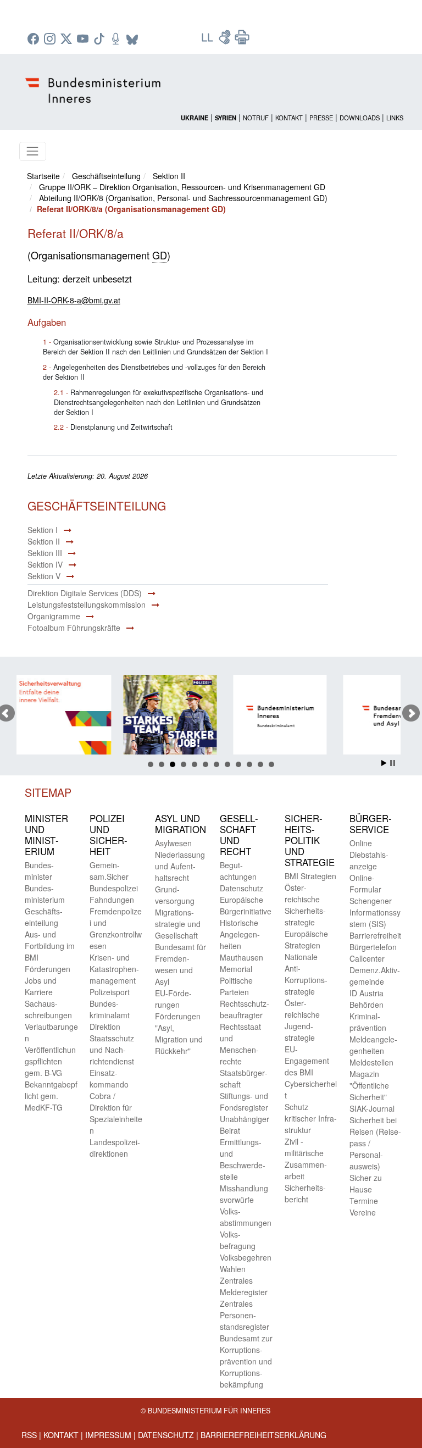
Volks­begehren (245, 1257)
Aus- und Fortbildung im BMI (50, 946)
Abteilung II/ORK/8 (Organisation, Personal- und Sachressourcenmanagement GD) (183, 197)
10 (249, 764)
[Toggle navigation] (32, 151)
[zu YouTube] (84, 39)
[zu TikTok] (100, 39)
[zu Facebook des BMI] (34, 39)
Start (384, 763)
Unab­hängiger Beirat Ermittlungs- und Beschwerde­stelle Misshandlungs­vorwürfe (244, 1159)
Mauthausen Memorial (241, 963)
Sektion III (44, 552)
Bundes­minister (39, 870)
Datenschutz (166, 1434)
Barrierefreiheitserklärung (263, 1434)
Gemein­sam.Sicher (109, 870)
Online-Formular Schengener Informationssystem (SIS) (375, 900)
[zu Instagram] (51, 39)
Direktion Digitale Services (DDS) (84, 592)
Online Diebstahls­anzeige (368, 854)
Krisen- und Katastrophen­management (114, 969)
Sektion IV (45, 564)
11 (260, 764)
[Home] (94, 81)
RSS (29, 1434)
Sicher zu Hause (365, 1183)
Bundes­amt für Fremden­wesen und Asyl (180, 964)
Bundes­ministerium (45, 894)
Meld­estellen (371, 1062)
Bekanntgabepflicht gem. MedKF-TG (51, 1096)
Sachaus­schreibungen (48, 1009)
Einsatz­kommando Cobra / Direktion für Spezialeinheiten (116, 1101)
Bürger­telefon (373, 946)
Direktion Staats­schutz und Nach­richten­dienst (112, 1044)
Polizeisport (110, 991)
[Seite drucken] (242, 40)
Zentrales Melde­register (244, 1286)
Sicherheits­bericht (305, 1193)
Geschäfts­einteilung (44, 917)
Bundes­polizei (114, 888)
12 (271, 764)
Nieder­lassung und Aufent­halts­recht (180, 866)
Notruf (256, 117)
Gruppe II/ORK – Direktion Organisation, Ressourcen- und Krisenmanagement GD (182, 186)
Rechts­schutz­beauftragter (244, 1009)
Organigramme (53, 616)
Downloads (360, 117)
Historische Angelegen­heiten (240, 934)
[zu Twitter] (67, 39)
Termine (363, 1200)
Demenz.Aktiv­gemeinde (374, 975)
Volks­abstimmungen (245, 1217)
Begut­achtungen (238, 870)
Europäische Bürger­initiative (245, 905)
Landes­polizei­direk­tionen (115, 1147)
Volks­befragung (238, 1240)
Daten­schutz (241, 888)
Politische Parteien (236, 986)
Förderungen (47, 968)
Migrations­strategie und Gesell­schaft (178, 924)
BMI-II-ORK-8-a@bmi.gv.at (73, 300)
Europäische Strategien (306, 939)
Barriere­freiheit (375, 935)
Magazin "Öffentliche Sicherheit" (369, 1085)
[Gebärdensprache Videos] (226, 40)
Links (394, 117)
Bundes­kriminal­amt (110, 1009)
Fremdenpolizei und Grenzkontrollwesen (116, 928)
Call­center (367, 958)
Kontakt (289, 117)
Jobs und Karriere (41, 986)
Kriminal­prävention (367, 1022)
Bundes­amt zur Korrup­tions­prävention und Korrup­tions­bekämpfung (246, 1361)
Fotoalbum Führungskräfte (73, 627)
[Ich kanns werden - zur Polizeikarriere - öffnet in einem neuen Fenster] (126, 716)
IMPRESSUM (108, 1434)
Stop (392, 763)
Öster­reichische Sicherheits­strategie (305, 905)
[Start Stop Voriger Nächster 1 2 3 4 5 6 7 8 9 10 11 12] (211, 713)
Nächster (411, 713)
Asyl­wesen (173, 842)
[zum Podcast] (117, 39)
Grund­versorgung (175, 895)
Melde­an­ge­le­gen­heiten (373, 1045)
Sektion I (42, 529)
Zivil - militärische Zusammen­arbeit (306, 1158)
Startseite (43, 175)
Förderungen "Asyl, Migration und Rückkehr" (179, 1033)
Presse (321, 117)
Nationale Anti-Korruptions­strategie (306, 974)
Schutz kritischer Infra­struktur (311, 1118)
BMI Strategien (310, 875)
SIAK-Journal (372, 1108)
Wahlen (233, 1268)
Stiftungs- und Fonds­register (244, 1101)
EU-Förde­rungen (173, 998)
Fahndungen (112, 899)
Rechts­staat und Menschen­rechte (240, 1044)
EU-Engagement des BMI (307, 1061)
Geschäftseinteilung (106, 175)
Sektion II (169, 175)
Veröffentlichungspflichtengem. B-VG (50, 1061)
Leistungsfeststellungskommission (86, 604)
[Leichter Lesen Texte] (208, 40)
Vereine (362, 1212)
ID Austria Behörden (366, 998)
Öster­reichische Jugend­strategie (302, 1020)
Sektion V (43, 575)
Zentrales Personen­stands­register (244, 1315)
